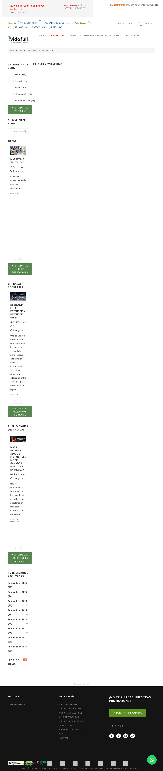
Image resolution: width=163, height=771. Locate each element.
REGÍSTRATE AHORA (127, 712)
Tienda (42, 35)
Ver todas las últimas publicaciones (20, 269)
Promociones (58, 35)
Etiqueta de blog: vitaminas (38, 50)
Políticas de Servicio (70, 729)
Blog (20, 50)
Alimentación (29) (20, 94)
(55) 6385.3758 (66, 23)
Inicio (12, 50)
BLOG (61, 734)
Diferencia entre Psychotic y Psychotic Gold (17, 311)
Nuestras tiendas (68, 704)
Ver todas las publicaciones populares (20, 411)
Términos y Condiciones (71, 721)
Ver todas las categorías (20, 109)
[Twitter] (118, 735)
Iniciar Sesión (125, 24)
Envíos (126, 35)
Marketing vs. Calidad (17, 161)
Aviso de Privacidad (69, 717)
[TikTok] (132, 735)
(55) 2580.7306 (51, 23)
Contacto (136, 35)
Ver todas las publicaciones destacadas (20, 558)
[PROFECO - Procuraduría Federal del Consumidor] (41, 763)
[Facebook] (111, 735)
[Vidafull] (18, 39)
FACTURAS (63, 738)
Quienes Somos (66, 725)
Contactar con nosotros (72, 708)
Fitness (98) (20, 74)
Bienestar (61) (20, 87)
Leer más (14, 193)
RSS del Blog (14, 661)
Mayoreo (89, 35)
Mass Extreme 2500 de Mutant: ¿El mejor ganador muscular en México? (18, 458)
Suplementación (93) (20, 100)
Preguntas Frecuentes (108, 35)
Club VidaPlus (75, 35)
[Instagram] (125, 735)
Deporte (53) (20, 80)
